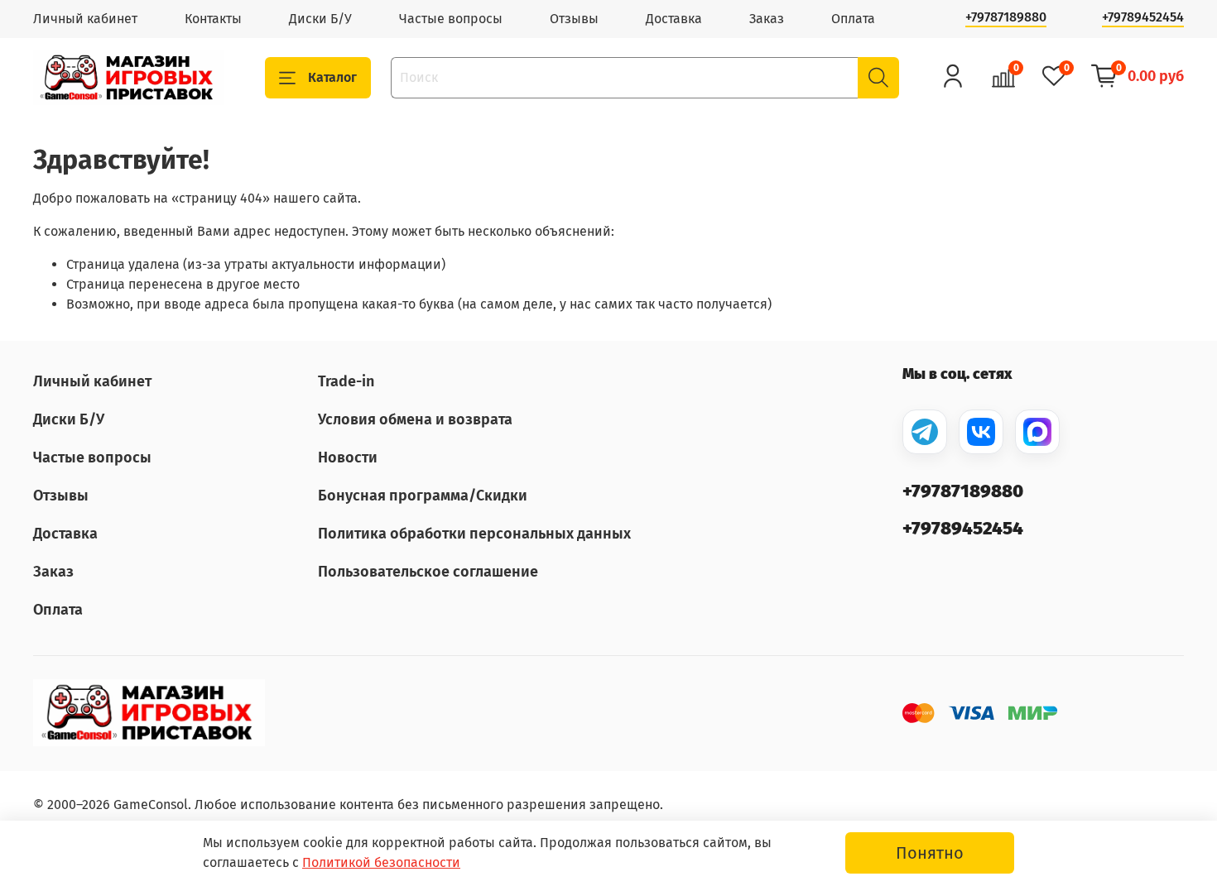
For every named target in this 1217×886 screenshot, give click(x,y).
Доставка (674, 18)
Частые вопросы (451, 18)
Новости (348, 457)
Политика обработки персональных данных (474, 533)
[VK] (981, 431)
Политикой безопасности (381, 862)
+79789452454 (1143, 17)
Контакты (213, 18)
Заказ (766, 18)
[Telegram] (924, 431)
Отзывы (574, 18)
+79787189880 (1005, 17)
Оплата (853, 18)
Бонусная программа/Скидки (422, 495)
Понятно (930, 853)
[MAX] (1037, 431)
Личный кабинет (85, 18)
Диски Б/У (320, 18)
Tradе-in (346, 381)
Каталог (332, 77)
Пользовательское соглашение (428, 572)
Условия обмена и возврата (415, 419)
